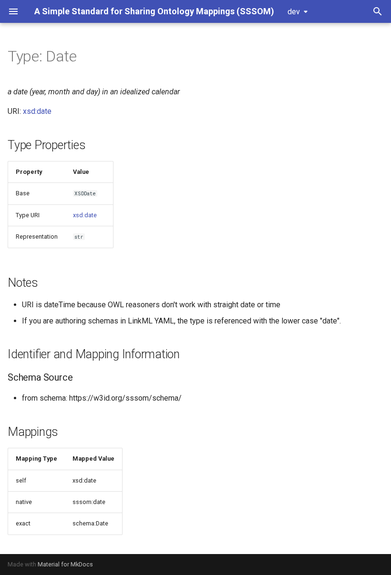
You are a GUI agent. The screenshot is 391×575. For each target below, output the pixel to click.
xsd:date (37, 111)
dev (294, 11)
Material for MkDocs (65, 564)
